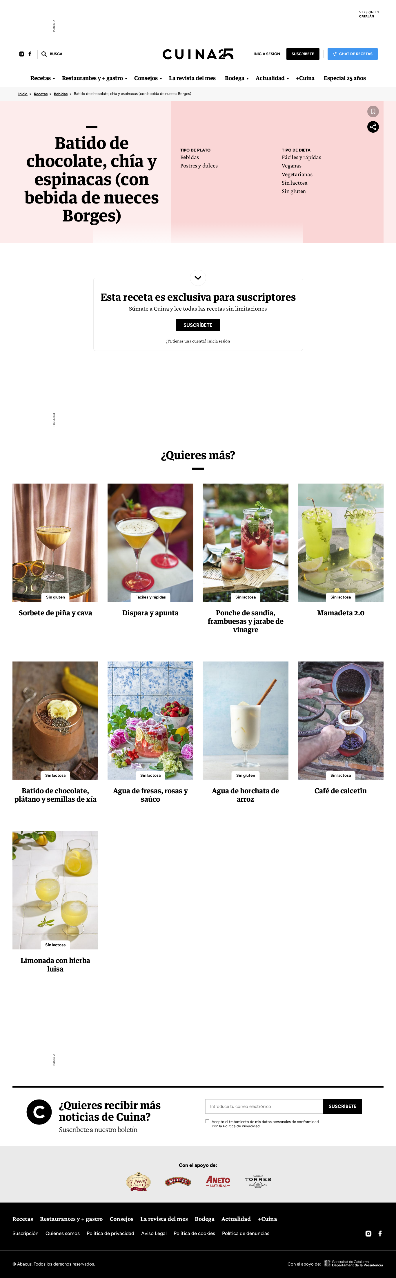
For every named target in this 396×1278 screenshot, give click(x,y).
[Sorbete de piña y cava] (55, 543)
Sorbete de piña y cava (55, 612)
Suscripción (25, 1233)
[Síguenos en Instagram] (21, 54)
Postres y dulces (199, 165)
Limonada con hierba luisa (55, 964)
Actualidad (270, 78)
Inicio (23, 94)
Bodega (234, 78)
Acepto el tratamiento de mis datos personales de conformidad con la (265, 1124)
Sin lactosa (295, 182)
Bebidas (61, 94)
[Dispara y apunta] (150, 543)
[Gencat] (354, 1264)
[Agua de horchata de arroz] (245, 720)
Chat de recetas (356, 54)
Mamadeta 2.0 (340, 612)
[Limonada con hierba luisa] (55, 890)
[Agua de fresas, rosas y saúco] (150, 720)
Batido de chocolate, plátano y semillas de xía (55, 794)
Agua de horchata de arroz (245, 794)
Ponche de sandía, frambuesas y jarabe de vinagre (246, 621)
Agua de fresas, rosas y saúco (150, 794)
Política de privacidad (110, 1233)
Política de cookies (194, 1233)
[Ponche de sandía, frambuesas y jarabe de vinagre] (245, 543)
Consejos (146, 78)
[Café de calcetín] (341, 720)
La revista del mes (192, 78)
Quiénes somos (63, 1233)
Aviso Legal (154, 1233)
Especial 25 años (345, 78)
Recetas (40, 78)
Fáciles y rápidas (301, 157)
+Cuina (305, 78)
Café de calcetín (341, 790)
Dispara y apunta (150, 612)
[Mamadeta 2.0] (341, 543)
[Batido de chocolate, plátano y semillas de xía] (55, 720)
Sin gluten (294, 191)
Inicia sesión (267, 54)
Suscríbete (303, 54)
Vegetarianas (297, 174)
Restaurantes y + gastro (92, 78)
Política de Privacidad (241, 1126)
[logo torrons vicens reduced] (138, 1181)
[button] (51, 54)
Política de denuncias (245, 1233)
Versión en (369, 14)
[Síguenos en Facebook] (29, 54)
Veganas (291, 165)
